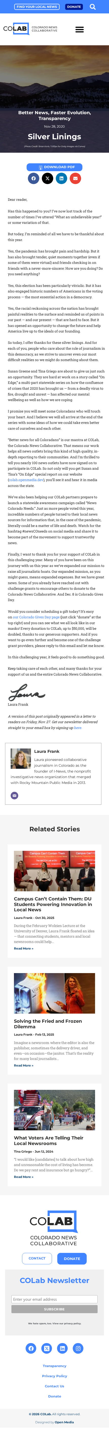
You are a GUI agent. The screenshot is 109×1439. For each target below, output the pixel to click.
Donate (54, 1396)
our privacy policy (70, 1323)
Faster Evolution (70, 112)
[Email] (14, 795)
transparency (55, 118)
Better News (33, 112)
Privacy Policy (54, 1376)
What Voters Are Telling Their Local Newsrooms (48, 1140)
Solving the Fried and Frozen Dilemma (48, 1024)
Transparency (54, 1366)
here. (78, 727)
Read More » (23, 948)
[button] (93, 7)
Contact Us (54, 1386)
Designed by (54, 1422)
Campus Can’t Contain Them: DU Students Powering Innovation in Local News (53, 904)
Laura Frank (46, 751)
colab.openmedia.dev (26, 480)
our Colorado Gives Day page (36, 617)
